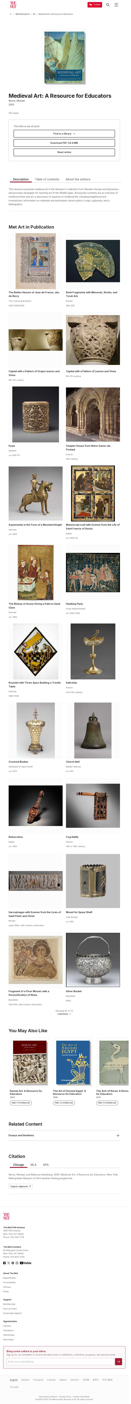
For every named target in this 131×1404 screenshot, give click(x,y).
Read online (64, 152)
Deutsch (75, 1380)
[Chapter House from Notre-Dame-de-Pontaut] (93, 414)
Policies (7, 1287)
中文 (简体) (107, 1380)
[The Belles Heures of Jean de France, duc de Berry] (36, 261)
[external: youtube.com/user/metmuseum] (25, 1263)
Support (7, 1299)
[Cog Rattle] (93, 806)
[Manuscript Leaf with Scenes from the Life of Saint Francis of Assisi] (93, 493)
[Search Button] (107, 4)
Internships (8, 1339)
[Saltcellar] (93, 651)
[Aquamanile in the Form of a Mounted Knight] (36, 493)
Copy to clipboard (19, 1186)
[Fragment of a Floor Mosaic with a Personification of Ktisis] (36, 960)
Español (25, 1380)
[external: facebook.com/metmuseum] (4, 1263)
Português (38, 1380)
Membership (9, 1304)
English (14, 1380)
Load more (63, 1014)
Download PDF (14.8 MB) (64, 143)
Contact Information (81, 1397)
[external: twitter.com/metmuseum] (8, 1263)
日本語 (86, 1380)
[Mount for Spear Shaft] (93, 881)
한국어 (96, 1380)
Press (6, 1291)
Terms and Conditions (48, 1397)
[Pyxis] (36, 414)
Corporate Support (12, 1313)
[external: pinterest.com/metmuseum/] (13, 1263)
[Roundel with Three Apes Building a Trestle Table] (36, 651)
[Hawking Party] (93, 573)
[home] (11, 14)
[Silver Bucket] (93, 960)
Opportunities (10, 1321)
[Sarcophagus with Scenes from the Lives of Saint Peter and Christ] (36, 881)
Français (51, 1380)
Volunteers (8, 1330)
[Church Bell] (93, 730)
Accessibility (9, 1282)
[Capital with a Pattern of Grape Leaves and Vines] (36, 340)
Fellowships (9, 1335)
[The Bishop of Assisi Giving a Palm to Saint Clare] (36, 573)
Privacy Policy (65, 1397)
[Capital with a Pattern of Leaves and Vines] (93, 340)
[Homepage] (13, 5)
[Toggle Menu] (116, 4)
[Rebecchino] (36, 806)
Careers (7, 1326)
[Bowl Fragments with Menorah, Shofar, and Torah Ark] (93, 261)
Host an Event (10, 1309)
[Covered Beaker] (36, 730)
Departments (9, 1278)
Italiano (63, 1380)
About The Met (10, 1273)
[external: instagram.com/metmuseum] (17, 1263)
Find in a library (62, 133)
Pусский (14, 1387)
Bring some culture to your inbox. (26, 1351)
